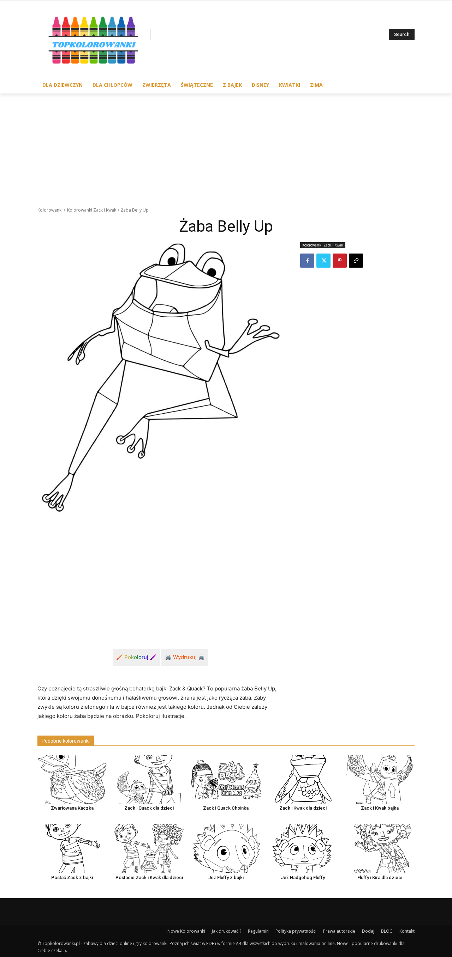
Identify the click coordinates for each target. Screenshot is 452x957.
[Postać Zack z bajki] (72, 848)
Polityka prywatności (295, 931)
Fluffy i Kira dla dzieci (379, 877)
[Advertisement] (226, 146)
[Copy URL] (356, 261)
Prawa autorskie (339, 931)
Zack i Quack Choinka (226, 808)
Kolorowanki (50, 210)
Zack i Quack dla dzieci (149, 808)
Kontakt (407, 931)
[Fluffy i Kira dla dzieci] (380, 848)
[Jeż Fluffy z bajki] (226, 848)
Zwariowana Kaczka (72, 808)
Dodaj (368, 931)
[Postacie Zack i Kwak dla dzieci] (149, 848)
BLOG (387, 931)
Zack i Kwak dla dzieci (303, 808)
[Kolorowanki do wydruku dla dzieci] (93, 41)
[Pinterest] (340, 261)
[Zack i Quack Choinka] (226, 779)
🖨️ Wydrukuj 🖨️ (185, 657)
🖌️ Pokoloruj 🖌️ (136, 657)
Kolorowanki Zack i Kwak (91, 210)
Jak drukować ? (226, 931)
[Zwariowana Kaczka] (72, 779)
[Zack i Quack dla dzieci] (149, 779)
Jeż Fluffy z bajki (226, 877)
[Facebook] (307, 261)
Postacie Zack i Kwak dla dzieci (149, 877)
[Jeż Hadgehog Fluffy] (303, 848)
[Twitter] (323, 261)
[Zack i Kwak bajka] (380, 779)
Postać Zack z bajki (72, 877)
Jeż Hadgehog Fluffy (303, 877)
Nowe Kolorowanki (186, 931)
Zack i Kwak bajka (380, 808)
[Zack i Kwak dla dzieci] (303, 779)
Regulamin (258, 931)
